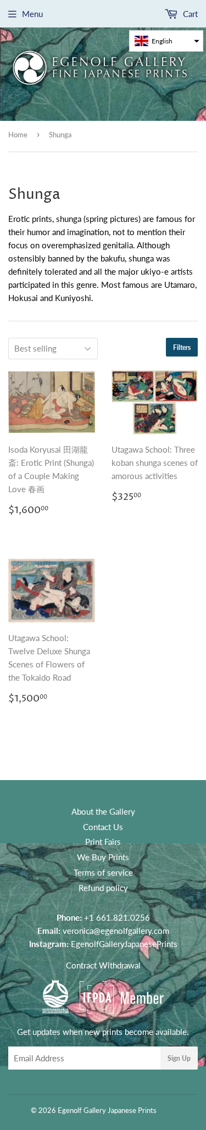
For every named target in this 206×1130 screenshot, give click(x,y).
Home (17, 134)
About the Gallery (103, 811)
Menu (32, 14)
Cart (189, 14)
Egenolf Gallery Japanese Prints (107, 1110)
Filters (182, 347)
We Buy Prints (103, 857)
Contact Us (103, 827)
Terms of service (103, 872)
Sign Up (179, 1058)
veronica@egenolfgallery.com (116, 931)
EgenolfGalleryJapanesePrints (124, 944)
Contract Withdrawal (103, 965)
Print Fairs (103, 842)
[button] (166, 41)
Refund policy (103, 888)
